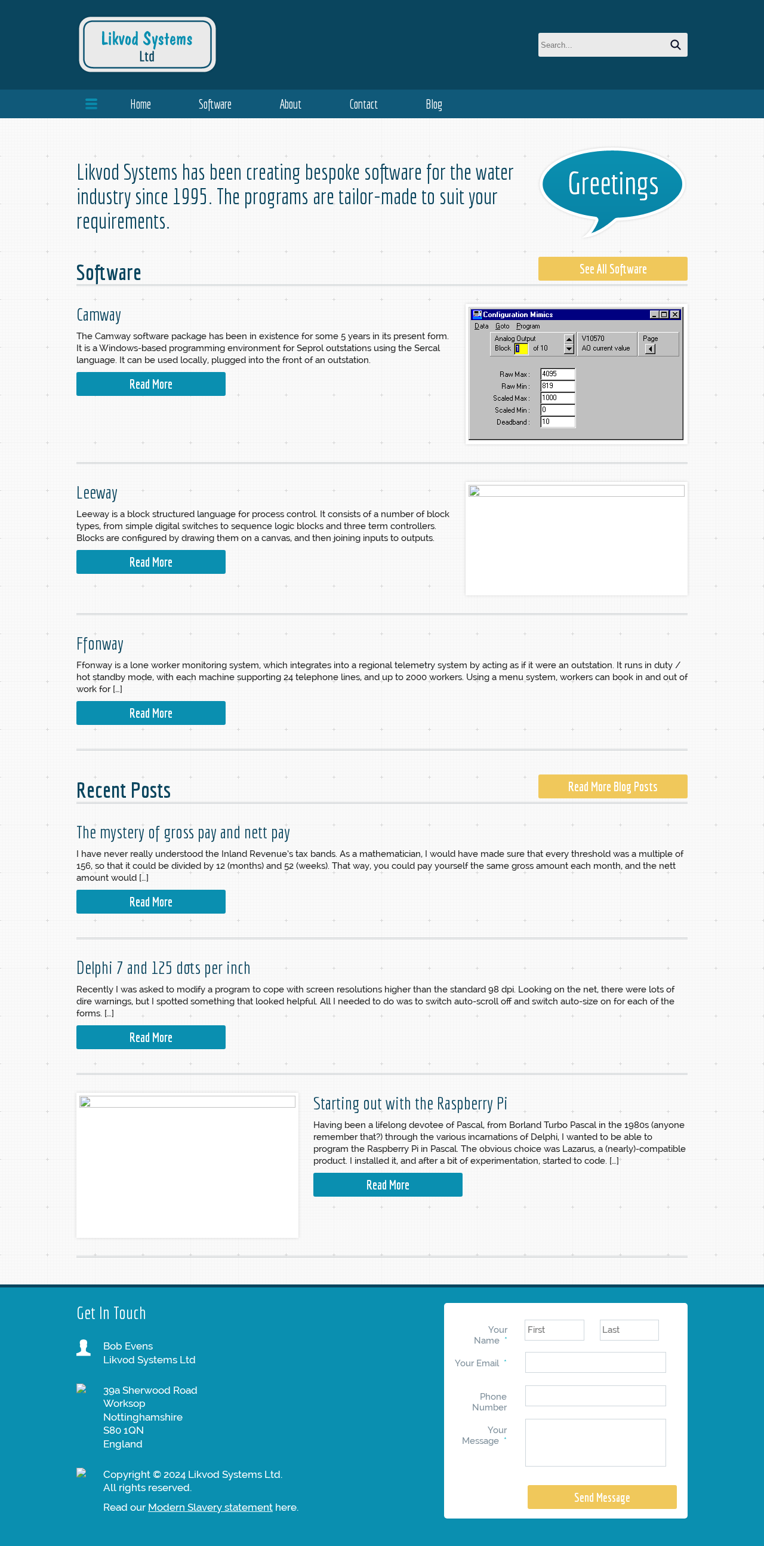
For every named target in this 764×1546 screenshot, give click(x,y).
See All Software (613, 269)
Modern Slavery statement (210, 1507)
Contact (363, 104)
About (290, 104)
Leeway (97, 492)
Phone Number (489, 1402)
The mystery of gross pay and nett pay (183, 832)
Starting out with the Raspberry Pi (410, 1103)
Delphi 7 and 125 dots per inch (163, 967)
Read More (151, 384)
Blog (434, 104)
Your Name (490, 1335)
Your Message (484, 1435)
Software (215, 104)
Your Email (481, 1363)
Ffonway (100, 643)
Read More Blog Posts (613, 786)
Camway (98, 314)
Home (140, 104)
